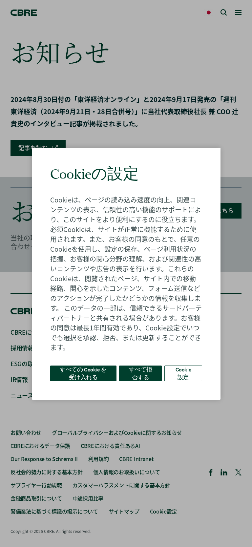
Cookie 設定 (183, 373)
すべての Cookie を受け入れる (83, 373)
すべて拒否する (140, 373)
